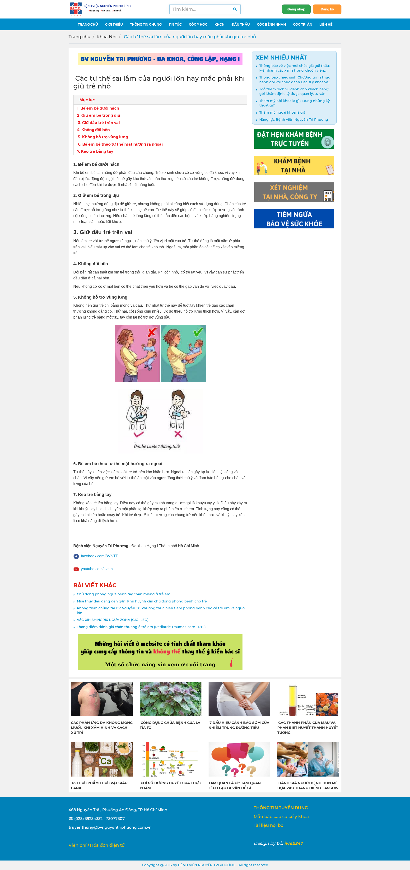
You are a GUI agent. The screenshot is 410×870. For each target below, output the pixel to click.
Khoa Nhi (106, 36)
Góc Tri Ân (302, 24)
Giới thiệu (114, 24)
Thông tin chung (146, 24)
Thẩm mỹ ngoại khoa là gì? (282, 112)
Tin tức (175, 24)
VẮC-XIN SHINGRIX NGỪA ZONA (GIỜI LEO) (113, 620)
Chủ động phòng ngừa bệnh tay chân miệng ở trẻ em (123, 594)
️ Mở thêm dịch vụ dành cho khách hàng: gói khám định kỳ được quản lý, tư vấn (294, 91)
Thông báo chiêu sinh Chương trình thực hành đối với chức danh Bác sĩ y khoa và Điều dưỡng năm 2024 (294, 79)
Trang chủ (79, 36)
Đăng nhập (296, 9)
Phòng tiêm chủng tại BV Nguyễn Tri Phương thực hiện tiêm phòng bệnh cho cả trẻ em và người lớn (161, 610)
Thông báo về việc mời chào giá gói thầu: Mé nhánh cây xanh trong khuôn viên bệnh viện (294, 68)
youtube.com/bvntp (97, 569)
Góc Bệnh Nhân (271, 24)
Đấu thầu (241, 24)
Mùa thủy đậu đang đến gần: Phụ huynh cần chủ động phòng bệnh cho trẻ (142, 601)
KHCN (219, 24)
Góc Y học (198, 24)
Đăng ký (327, 9)
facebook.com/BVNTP (99, 556)
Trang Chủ (88, 24)
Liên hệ (325, 24)
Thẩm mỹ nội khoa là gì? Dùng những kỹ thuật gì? (294, 103)
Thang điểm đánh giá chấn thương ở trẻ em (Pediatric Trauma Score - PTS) (141, 627)
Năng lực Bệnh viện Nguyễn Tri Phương (293, 119)
